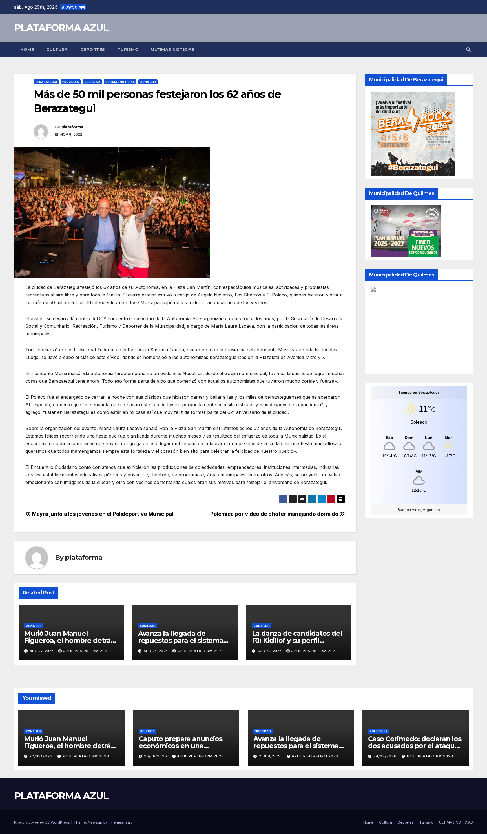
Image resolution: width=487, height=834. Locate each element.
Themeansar (120, 822)
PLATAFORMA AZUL (61, 28)
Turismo (128, 49)
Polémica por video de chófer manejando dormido (275, 513)
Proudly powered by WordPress (42, 822)
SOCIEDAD (92, 82)
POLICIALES (378, 731)
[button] (468, 49)
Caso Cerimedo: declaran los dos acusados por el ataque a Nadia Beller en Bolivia (414, 746)
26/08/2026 (156, 756)
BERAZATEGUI (46, 82)
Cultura (57, 49)
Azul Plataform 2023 (86, 651)
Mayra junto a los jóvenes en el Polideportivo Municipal (102, 513)
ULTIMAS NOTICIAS (173, 49)
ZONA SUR (148, 82)
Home (27, 49)
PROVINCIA (70, 82)
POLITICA (147, 731)
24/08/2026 (385, 756)
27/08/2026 (41, 756)
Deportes (92, 49)
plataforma (72, 127)
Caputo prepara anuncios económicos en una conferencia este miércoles (184, 746)
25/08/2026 (271, 756)
